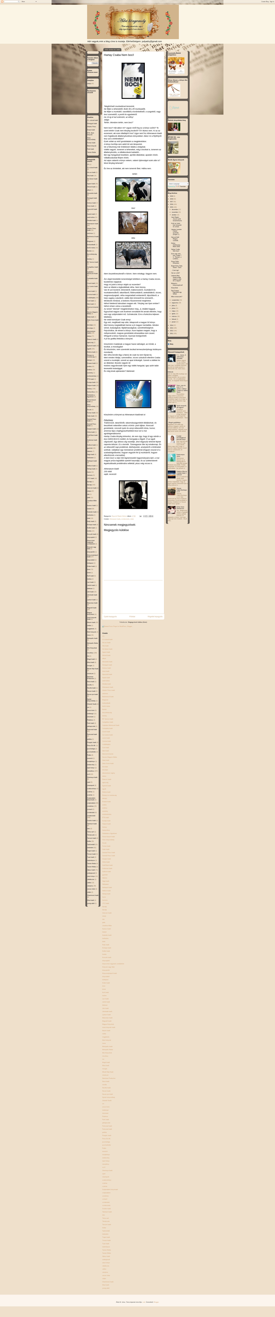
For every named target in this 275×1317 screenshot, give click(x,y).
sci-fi (103, 1167)
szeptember (176, 300)
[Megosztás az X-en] (148, 516)
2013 (171, 328)
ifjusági (104, 906)
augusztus (175, 303)
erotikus (104, 808)
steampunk (105, 1177)
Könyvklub (174, 288)
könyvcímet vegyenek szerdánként (113, 964)
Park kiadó (105, 1119)
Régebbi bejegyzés (155, 617)
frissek (104, 843)
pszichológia (106, 1142)
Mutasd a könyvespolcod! (177, 284)
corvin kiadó (106, 738)
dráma (104, 776)
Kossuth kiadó (106, 957)
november (175, 212)
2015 (171, 207)
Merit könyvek (106, 1040)
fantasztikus (106, 830)
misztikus (105, 1056)
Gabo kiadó (105, 849)
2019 (171, 196)
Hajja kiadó (105, 881)
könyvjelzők (106, 970)
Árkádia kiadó (106, 684)
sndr (144, 1302)
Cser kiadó (105, 747)
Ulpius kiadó (106, 1256)
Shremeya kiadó (107, 1170)
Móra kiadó (105, 1065)
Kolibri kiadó (106, 951)
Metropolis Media (107, 1049)
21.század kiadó (107, 639)
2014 (171, 325)
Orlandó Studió (107, 1100)
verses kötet (106, 1275)
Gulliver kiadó (106, 871)
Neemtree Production (108, 1078)
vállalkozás (105, 1266)
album (104, 658)
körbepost (105, 979)
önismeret (105, 1113)
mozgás (104, 1069)
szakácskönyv (106, 1180)
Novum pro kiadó (107, 1094)
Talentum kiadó (107, 1212)
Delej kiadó (105, 760)
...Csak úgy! (175, 270)
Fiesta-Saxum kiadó (108, 836)
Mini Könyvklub (107, 1053)
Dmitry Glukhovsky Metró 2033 (175, 244)
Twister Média (106, 1253)
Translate (183, 186)
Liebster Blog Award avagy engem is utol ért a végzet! (176, 278)
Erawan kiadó (106, 801)
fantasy (104, 827)
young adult (105, 1288)
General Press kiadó (108, 852)
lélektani (104, 1005)
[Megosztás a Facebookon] (150, 516)
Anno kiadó (105, 671)
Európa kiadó (106, 821)
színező (104, 1199)
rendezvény (105, 1158)
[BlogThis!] (146, 516)
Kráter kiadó (106, 983)
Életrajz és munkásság (109, 795)
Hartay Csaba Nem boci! (175, 250)
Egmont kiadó (106, 786)
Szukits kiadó (106, 1208)
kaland (104, 932)
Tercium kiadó (106, 1224)
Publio (104, 1148)
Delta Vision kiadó (108, 763)
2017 (171, 201)
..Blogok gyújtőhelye (174, 422)
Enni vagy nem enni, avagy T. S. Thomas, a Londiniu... (176, 256)
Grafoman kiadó (107, 868)
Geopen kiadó (106, 859)
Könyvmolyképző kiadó (109, 973)
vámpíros (105, 1272)
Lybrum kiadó (106, 1014)
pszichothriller (106, 1145)
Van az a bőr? (175, 273)
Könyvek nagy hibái (108, 967)
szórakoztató (125, 519)
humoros (105, 900)
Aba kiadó (105, 646)
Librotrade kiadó (107, 1011)
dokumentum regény (108, 773)
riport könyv (106, 1161)
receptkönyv (106, 1154)
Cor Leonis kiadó (107, 735)
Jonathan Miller (107, 925)
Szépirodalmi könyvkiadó (110, 1189)
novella (104, 1084)
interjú (104, 916)
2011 (171, 333)
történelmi (105, 1234)
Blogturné (105, 700)
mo (103, 1059)
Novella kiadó (106, 1088)
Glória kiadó (106, 862)
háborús (104, 878)
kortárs (104, 954)
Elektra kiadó (106, 792)
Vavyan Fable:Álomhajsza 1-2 (182, 489)
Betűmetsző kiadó (108, 696)
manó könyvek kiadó (108, 1027)
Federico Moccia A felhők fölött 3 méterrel (182, 473)
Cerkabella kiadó (107, 728)
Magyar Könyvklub (108, 1024)
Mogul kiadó (106, 1062)
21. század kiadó (92, 120)
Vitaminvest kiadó (107, 1282)
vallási (104, 1269)
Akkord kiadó (106, 655)
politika (104, 1132)
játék (103, 922)
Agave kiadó (106, 652)
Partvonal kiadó (107, 1126)
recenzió (105, 1151)
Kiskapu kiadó (106, 948)
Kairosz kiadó (106, 929)
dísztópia (105, 770)
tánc (103, 1215)
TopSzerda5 (106, 1231)
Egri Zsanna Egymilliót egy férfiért (176, 292)
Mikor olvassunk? (176, 296)
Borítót (104, 709)
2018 (171, 199)
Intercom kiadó (107, 913)
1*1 (103, 636)
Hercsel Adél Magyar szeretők (175, 238)
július (173, 305)
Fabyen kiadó (106, 824)
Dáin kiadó (105, 751)
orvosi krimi (105, 1107)
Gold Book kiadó (107, 865)
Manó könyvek (91, 146)
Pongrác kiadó (106, 1135)
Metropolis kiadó (107, 1046)
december (175, 209)
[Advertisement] (133, 597)
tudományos (106, 1247)
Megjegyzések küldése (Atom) (137, 622)
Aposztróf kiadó (107, 674)
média (104, 1034)
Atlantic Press (91, 126)
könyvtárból (105, 976)
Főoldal (132, 617)
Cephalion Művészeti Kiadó (110, 725)
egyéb (104, 789)
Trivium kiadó (106, 1240)
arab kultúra (106, 681)
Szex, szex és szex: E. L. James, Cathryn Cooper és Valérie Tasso (182, 389)
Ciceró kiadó (106, 731)
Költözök (170, 372)
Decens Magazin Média (109, 757)
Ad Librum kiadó (107, 649)
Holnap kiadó (106, 894)
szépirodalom (106, 1193)
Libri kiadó (105, 1008)
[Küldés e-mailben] (144, 516)
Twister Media (106, 1250)
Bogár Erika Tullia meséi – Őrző (176, 266)
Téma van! (105, 1218)
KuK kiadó (105, 992)
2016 (171, 204)
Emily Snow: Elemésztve (180, 507)
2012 (171, 330)
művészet (105, 1075)
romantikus (105, 1164)
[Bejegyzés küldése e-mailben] (140, 516)
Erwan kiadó (91, 130)
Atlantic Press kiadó (108, 690)
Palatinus (105, 1116)
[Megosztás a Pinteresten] (152, 516)
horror (104, 897)
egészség (105, 782)
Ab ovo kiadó (106, 642)
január (174, 322)
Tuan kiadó (105, 1243)
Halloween (105, 884)
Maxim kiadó (106, 1030)
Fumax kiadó (106, 846)
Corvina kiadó (106, 741)
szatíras (104, 1183)
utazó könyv (106, 1262)
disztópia (105, 767)
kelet (103, 941)
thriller (104, 1228)
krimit (104, 989)
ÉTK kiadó (105, 817)
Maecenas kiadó (107, 1018)
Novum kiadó (106, 1091)
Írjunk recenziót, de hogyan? (182, 406)
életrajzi (104, 798)
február (174, 319)
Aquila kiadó (106, 677)
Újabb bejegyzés (110, 617)
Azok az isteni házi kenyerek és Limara (176, 225)
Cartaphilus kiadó (107, 722)
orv (103, 1103)
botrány (104, 716)
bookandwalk (106, 703)
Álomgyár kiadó (107, 665)
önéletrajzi (105, 1110)
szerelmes (105, 1196)
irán (103, 919)
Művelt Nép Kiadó (107, 1072)
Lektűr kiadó (106, 1002)
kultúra (104, 995)
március (174, 316)
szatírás (104, 1186)
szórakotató (106, 1202)
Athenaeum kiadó (114, 519)
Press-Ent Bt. (106, 1138)
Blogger (156, 1302)
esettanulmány (106, 814)
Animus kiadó (106, 668)
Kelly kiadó (105, 945)
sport (103, 1174)
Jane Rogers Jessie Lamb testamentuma (176, 218)
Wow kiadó (105, 1285)
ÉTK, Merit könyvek (90, 133)
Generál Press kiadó (108, 855)
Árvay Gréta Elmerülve (175, 262)
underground (106, 1259)
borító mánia (106, 706)
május (174, 311)
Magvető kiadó (106, 1021)
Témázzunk (106, 1221)
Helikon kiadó (106, 891)
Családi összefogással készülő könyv (181, 437)
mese (104, 1043)
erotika (104, 805)
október (174, 215)
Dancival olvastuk (107, 754)
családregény (106, 744)
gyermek (105, 875)
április (174, 314)
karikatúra (105, 938)
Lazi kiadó (105, 999)
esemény (105, 811)
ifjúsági (104, 910)
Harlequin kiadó (107, 887)
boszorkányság (107, 712)
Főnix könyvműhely (108, 840)
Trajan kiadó (106, 1237)
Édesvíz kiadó (106, 779)
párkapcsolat (106, 1123)
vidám (132, 519)
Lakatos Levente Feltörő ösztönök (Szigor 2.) (176, 232)
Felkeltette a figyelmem (109, 833)
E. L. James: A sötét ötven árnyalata (181, 356)
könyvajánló (106, 960)
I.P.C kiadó (105, 903)
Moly (171, 344)
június (174, 308)
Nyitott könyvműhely (108, 1097)
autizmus (105, 693)
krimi (103, 986)
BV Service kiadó (107, 719)
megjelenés (105, 1037)
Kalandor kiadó (107, 935)
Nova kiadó (105, 1081)
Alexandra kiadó (107, 662)
